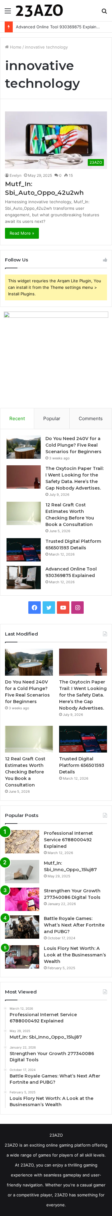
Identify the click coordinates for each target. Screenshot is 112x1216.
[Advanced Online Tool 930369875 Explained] (24, 577)
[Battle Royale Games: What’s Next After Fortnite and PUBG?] (22, 927)
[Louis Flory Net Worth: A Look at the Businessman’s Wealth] (22, 957)
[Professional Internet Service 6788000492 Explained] (22, 841)
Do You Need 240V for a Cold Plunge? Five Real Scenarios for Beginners (73, 445)
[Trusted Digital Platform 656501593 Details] (24, 549)
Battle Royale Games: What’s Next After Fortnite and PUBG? (74, 925)
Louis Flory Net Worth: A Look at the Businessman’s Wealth (75, 955)
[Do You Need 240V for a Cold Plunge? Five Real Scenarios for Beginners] (24, 447)
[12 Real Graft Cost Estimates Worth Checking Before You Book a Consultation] (24, 513)
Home (15, 47)
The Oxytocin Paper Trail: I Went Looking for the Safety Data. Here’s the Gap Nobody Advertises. (83, 695)
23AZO (56, 1135)
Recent (17, 418)
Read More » (22, 233)
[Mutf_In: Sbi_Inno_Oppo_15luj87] (22, 871)
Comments (91, 418)
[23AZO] (39, 10)
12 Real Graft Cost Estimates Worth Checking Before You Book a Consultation (25, 772)
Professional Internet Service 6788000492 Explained (68, 839)
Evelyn (15, 175)
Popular (51, 418)
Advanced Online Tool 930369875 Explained (58, 26)
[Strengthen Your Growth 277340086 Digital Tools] (22, 899)
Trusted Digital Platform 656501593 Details (81, 765)
